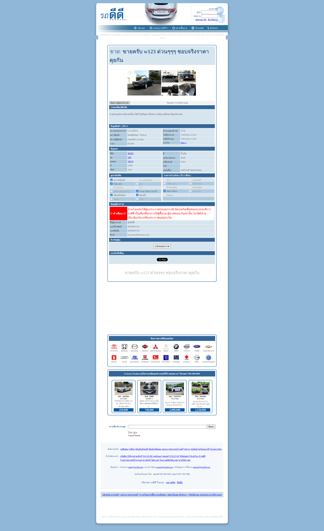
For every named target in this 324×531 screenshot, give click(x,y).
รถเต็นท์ (194, 449)
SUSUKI (186, 362)
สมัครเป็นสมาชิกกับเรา (177, 495)
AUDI (124, 362)
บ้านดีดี (202, 456)
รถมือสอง (124, 449)
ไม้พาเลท (155, 460)
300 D (130, 161)
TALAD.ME (147, 456)
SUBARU (176, 362)
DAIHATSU (155, 362)
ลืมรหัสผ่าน (213, 20)
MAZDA (134, 351)
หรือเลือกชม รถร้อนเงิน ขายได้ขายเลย (205, 495)
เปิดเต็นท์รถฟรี (141, 449)
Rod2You (194, 456)
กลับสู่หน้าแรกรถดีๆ (110, 495)
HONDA (124, 351)
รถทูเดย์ (165, 456)
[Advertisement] (162, 308)
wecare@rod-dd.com (164, 467)
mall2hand (157, 456)
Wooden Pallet (216, 449)
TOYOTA (114, 351)
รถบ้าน (187, 449)
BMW (176, 351)
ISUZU (114, 362)
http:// (183, 142)
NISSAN (145, 351)
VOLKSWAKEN (208, 362)
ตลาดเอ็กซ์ (137, 456)
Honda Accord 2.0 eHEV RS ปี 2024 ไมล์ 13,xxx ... (200, 404)
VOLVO (186, 351)
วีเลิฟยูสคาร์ (185, 456)
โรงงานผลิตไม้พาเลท (169, 460)
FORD (197, 351)
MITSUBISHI (155, 351)
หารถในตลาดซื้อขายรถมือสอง (153, 495)
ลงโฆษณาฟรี (204, 449)
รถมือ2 (132, 449)
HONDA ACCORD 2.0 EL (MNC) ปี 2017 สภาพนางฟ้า (123, 404)
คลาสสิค (170, 482)
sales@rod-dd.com (135, 467)
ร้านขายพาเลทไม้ (128, 460)
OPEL (197, 362)
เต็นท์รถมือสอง (154, 449)
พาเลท (139, 460)
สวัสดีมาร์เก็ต (126, 456)
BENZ (130, 153)
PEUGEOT (166, 362)
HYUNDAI (134, 362)
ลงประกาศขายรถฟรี (129, 495)
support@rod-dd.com (201, 467)
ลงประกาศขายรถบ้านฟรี (172, 449)
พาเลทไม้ (146, 460)
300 (129, 157)
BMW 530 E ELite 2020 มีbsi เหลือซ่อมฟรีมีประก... (149, 404)
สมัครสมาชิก (201, 20)
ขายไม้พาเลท (184, 460)
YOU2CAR (174, 456)
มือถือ (180, 482)
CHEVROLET (208, 351)
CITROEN (145, 362)
